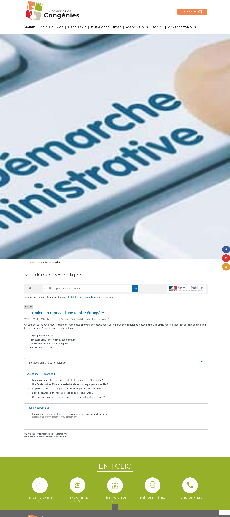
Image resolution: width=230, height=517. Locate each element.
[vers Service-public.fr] (186, 289)
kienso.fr (63, 436)
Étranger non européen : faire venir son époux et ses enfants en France (68, 414)
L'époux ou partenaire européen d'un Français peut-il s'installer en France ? (70, 388)
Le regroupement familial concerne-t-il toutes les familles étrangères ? (67, 380)
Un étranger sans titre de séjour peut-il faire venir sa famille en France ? (68, 397)
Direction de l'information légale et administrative (46, 434)
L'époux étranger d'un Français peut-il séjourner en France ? (62, 392)
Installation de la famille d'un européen (49, 343)
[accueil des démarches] (30, 288)
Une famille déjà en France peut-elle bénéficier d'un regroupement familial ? (70, 384)
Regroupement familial (41, 335)
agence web (54, 436)
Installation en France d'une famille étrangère (90, 297)
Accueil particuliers (35, 297)
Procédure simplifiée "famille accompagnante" (53, 339)
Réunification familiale (41, 347)
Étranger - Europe (56, 297)
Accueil (35, 262)
